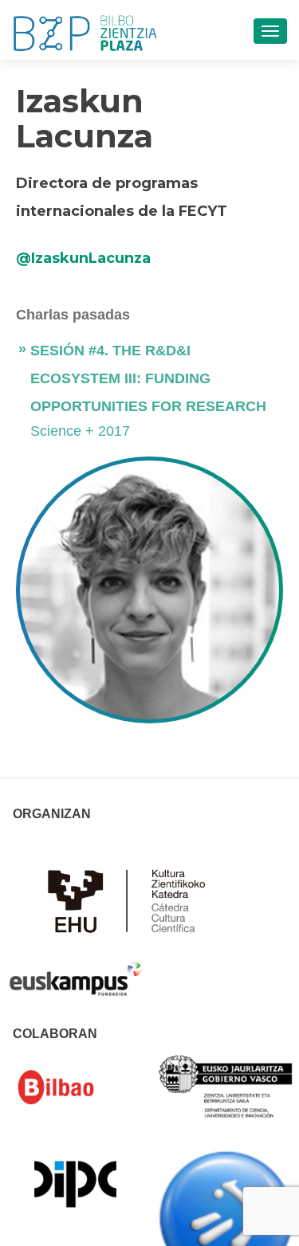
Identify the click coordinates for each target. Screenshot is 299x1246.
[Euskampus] (75, 971)
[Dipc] (75, 1183)
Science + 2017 (80, 431)
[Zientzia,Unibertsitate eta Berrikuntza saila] (226, 1085)
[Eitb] (226, 1216)
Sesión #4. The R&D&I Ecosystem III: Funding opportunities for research (148, 378)
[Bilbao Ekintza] (75, 1087)
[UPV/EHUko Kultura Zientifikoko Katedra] (131, 899)
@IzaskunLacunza (83, 258)
